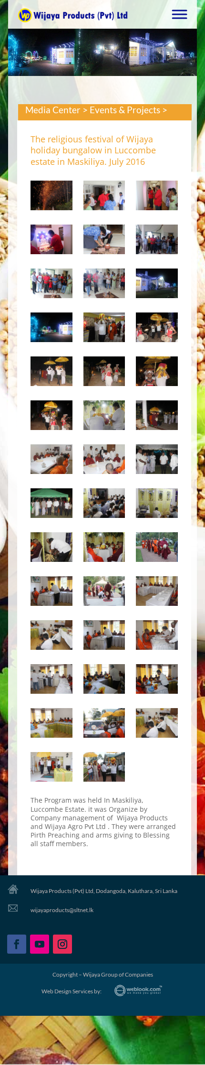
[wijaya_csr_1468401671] (104, 241)
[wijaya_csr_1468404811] (51, 768)
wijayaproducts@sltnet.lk (62, 910)
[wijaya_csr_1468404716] (51, 724)
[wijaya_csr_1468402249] (157, 416)
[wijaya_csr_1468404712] (157, 636)
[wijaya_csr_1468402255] (157, 504)
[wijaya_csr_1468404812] (104, 768)
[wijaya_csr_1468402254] (104, 504)
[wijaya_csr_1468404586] (51, 592)
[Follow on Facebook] (16, 944)
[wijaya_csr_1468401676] (51, 328)
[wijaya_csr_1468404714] (104, 680)
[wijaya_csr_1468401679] (51, 372)
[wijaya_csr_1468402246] (157, 372)
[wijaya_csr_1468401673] (51, 285)
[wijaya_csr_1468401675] (157, 285)
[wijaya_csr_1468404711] (104, 636)
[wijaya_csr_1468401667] (51, 197)
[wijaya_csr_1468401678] (157, 328)
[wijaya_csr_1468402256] (51, 548)
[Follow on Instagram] (62, 944)
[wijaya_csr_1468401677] (104, 328)
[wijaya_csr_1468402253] (51, 504)
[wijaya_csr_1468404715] (157, 680)
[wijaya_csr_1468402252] (157, 460)
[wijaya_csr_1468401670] (51, 241)
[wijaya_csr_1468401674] (104, 285)
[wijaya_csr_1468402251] (104, 460)
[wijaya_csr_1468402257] (104, 548)
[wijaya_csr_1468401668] (104, 197)
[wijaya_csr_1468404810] (157, 724)
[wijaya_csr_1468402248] (104, 416)
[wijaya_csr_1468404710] (51, 636)
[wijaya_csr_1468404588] (104, 592)
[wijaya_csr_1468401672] (157, 241)
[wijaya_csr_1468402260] (157, 548)
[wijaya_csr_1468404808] (104, 724)
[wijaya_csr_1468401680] (104, 372)
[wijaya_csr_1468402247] (51, 416)
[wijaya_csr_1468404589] (157, 592)
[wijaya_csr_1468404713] (51, 680)
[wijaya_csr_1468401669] (157, 197)
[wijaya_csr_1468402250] (51, 460)
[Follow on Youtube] (39, 944)
